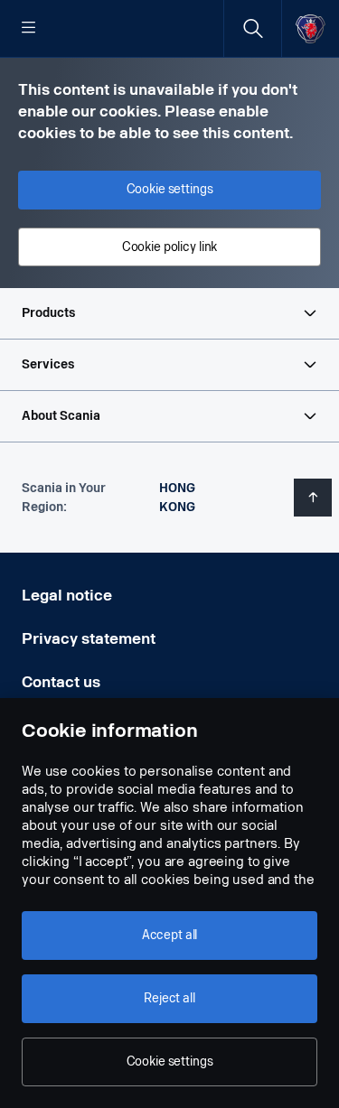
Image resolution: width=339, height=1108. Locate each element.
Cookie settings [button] (170, 189)
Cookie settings (170, 1061)
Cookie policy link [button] (169, 247)
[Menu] (28, 28)
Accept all (170, 935)
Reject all (169, 998)
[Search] (252, 28)
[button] (169, 313)
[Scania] (310, 28)
